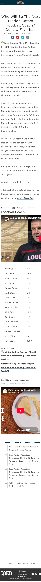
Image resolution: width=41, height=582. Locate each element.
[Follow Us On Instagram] (39, 574)
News (23, 384)
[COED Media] (6, 576)
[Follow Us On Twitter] (36, 574)
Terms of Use (22, 577)
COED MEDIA (14, 578)
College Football (18, 380)
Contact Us (22, 571)
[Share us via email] (27, 37)
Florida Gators (14, 384)
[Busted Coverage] (20, 3)
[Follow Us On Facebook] (32, 574)
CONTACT (18, 563)
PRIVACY (26, 563)
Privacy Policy (22, 575)
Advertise (22, 573)
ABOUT (11, 563)
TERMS (32, 563)
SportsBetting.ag (25, 198)
